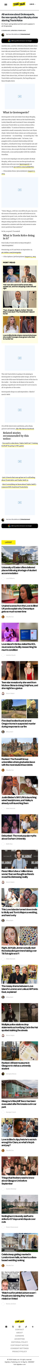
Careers (19, 1336)
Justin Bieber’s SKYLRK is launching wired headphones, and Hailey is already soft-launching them (19, 800)
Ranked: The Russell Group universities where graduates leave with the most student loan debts (18, 762)
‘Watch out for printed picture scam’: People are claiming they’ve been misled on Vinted (19, 1295)
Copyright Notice (19, 1345)
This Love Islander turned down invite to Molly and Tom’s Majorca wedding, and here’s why (19, 912)
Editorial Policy (19, 1342)
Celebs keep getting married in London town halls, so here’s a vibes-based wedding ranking (19, 1257)
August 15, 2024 (30, 256)
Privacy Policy (19, 1352)
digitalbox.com (21, 1364)
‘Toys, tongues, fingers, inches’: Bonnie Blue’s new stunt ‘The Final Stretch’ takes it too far (18, 312)
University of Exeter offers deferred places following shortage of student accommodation (19, 570)
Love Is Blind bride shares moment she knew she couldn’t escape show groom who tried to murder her (19, 337)
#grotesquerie (24, 164)
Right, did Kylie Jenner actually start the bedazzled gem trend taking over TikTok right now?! (19, 951)
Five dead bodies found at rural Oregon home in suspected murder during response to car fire (18, 723)
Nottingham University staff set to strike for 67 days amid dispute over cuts (18, 1219)
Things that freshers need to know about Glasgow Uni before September (18, 1180)
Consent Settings (19, 1348)
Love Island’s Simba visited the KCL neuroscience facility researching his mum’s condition (19, 647)
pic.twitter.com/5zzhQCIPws (24, 167)
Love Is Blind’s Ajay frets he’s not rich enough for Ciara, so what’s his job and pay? (19, 1142)
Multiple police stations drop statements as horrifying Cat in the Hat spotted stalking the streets (20, 1027)
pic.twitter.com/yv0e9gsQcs (11, 252)
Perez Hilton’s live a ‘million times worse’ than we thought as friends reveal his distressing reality (18, 874)
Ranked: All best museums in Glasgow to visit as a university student (16, 1066)
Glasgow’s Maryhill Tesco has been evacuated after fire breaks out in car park (19, 1104)
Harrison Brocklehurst (13, 34)
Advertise (19, 1339)
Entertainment (25, 34)
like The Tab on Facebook (25, 429)
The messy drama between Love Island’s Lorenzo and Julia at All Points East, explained (20, 989)
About (19, 1333)
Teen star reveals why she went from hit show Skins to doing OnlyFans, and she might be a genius (20, 685)
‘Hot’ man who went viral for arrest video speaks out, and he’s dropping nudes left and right (19, 286)
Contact (19, 1330)
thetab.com (15, 1359)
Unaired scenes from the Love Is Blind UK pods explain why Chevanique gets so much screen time (20, 608)
